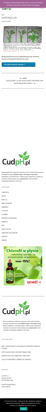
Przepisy (5, 222)
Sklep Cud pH (6, 229)
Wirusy (4, 240)
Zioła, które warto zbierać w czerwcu (16, 359)
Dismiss (37, 5)
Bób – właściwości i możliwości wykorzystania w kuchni (21, 347)
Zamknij (23, 409)
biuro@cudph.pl (11, 384)
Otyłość (5, 211)
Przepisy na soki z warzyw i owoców (16, 356)
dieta (3, 15)
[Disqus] (23, 119)
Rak (3, 225)
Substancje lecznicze (10, 233)
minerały (5, 207)
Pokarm (5, 214)
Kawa (25, 78)
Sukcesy (4, 236)
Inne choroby (7, 203)
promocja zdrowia (9, 218)
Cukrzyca (5, 192)
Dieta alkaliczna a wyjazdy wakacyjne (16, 352)
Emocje (4, 200)
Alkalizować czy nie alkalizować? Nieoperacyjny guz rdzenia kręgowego (24, 82)
